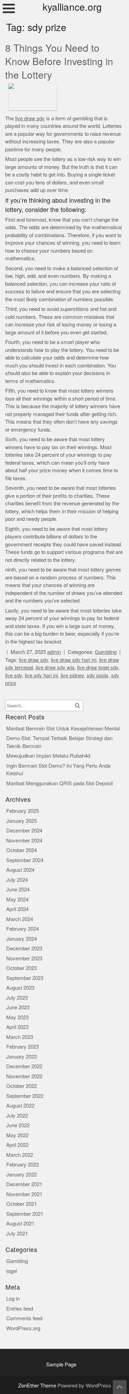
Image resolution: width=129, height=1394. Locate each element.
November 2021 (24, 1194)
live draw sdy (30, 118)
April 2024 (17, 909)
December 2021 (24, 1184)
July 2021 (17, 1233)
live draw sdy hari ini (73, 660)
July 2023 (17, 997)
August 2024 (20, 870)
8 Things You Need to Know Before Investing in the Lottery (59, 61)
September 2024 (24, 860)
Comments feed (24, 1318)
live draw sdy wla (55, 667)
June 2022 (18, 1125)
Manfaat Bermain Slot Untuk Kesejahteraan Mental (63, 728)
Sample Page (61, 1364)
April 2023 (17, 1027)
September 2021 (24, 1214)
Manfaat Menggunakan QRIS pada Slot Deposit (59, 783)
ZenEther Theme (37, 1385)
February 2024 (22, 929)
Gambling (106, 652)
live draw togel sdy (97, 667)
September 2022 (24, 1096)
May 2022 (17, 1135)
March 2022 (19, 1155)
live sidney (72, 675)
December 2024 (24, 830)
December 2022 (24, 1066)
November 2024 (24, 840)
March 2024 (19, 919)
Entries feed (19, 1308)
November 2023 (24, 958)
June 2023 (18, 1007)
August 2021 (20, 1223)
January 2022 (21, 1174)
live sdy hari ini (41, 675)
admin (54, 652)
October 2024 (21, 850)
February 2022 (22, 1164)
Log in (13, 1298)
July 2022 (17, 1115)
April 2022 (17, 1145)
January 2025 (21, 821)
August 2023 (20, 987)
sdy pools (97, 675)
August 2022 (20, 1105)
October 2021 (21, 1204)
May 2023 (17, 1017)
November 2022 (24, 1076)
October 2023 (21, 968)
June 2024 (18, 889)
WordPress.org (23, 1328)
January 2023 (21, 1056)
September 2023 (24, 978)
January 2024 (21, 939)
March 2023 (19, 1037)
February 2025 (22, 811)
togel (11, 1271)
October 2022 (21, 1086)
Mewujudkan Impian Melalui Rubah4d (48, 755)
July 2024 (17, 880)
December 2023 (24, 948)
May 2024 (17, 899)
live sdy (13, 675)
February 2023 (22, 1046)
